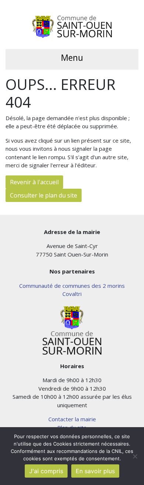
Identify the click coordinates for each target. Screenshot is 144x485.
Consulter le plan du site (43, 195)
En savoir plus (95, 471)
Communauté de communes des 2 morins (72, 285)
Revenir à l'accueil (34, 182)
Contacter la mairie (72, 419)
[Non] (134, 456)
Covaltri (72, 293)
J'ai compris (46, 471)
